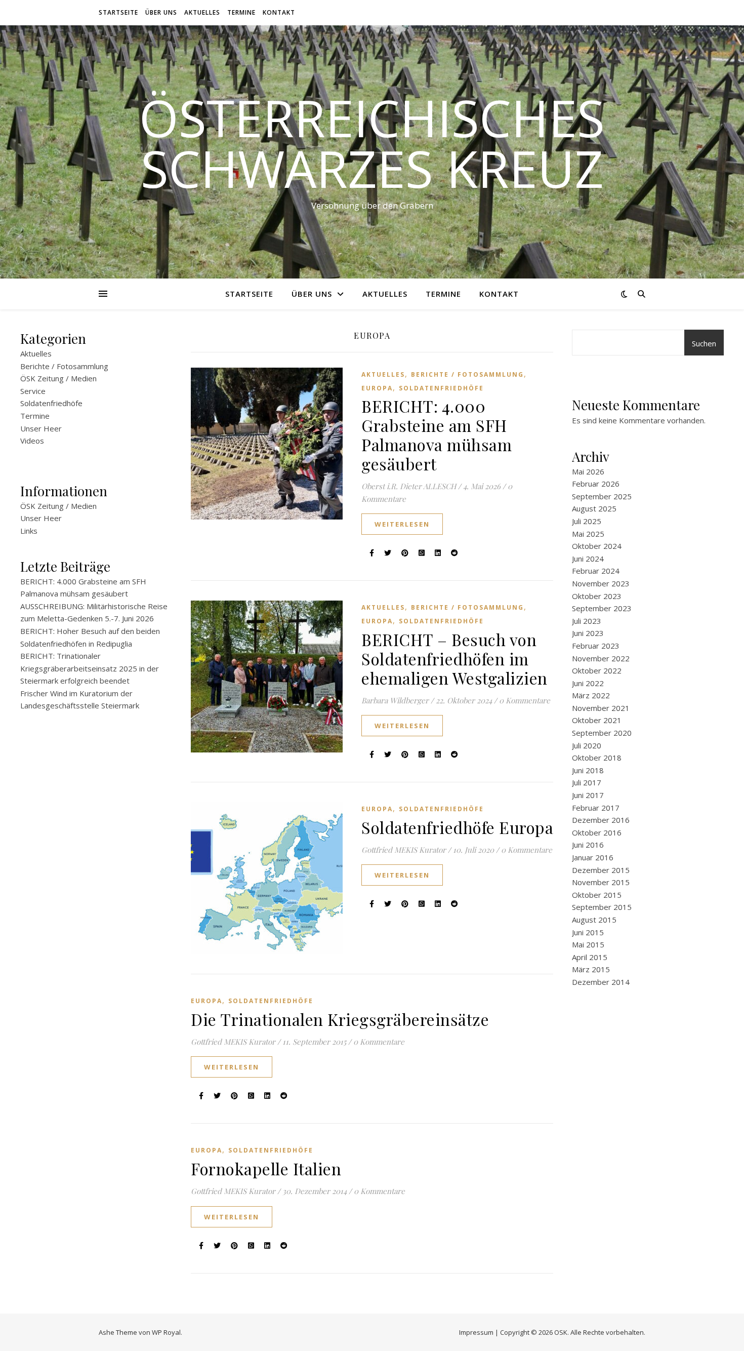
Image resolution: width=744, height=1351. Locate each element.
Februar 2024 (595, 571)
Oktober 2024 (597, 546)
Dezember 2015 (601, 870)
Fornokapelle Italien (266, 1168)
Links (28, 531)
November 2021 (601, 708)
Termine (241, 12)
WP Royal (166, 1332)
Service (33, 391)
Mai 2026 (588, 471)
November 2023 (601, 583)
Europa (377, 388)
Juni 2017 (588, 795)
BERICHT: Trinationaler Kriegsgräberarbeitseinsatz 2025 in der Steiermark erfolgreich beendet (89, 668)
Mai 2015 (588, 944)
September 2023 (602, 608)
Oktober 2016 (597, 832)
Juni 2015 (588, 932)
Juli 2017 (586, 782)
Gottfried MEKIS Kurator (403, 850)
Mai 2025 (588, 534)
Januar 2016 (592, 857)
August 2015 (594, 920)
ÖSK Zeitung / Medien (58, 378)
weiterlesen (402, 524)
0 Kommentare (524, 700)
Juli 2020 (586, 745)
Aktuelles (202, 12)
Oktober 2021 (597, 720)
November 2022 (601, 658)
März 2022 (591, 695)
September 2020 (602, 733)
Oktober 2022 (597, 670)
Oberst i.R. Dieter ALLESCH (408, 486)
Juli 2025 (586, 521)
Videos (32, 440)
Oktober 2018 (597, 757)
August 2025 (594, 508)
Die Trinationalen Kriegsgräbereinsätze (340, 1019)
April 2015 (589, 957)
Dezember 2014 (601, 982)
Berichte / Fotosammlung (64, 366)
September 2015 (602, 907)
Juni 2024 (588, 558)
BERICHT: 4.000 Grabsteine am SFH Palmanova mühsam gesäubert (436, 434)
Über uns (161, 12)
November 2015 (601, 882)
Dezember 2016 (601, 820)
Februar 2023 (595, 646)
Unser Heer (41, 428)
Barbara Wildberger (395, 700)
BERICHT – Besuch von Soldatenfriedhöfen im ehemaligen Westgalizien (454, 658)
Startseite (118, 12)
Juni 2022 (588, 683)
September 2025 (602, 496)
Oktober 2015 (597, 895)
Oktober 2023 (597, 596)
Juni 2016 (588, 845)
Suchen (704, 343)
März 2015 (591, 969)
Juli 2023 (586, 621)
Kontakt (279, 12)
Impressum (476, 1332)
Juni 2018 (588, 770)
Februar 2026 (595, 484)
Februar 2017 (595, 808)
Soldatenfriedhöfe (51, 403)
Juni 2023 (588, 633)
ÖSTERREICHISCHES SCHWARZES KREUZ (372, 142)
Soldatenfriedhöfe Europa (457, 827)
